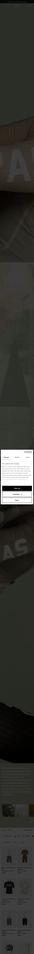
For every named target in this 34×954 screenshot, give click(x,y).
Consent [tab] (6, 457)
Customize (16, 494)
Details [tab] (17, 457)
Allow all (17, 488)
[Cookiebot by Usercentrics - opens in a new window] (24, 452)
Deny (17, 500)
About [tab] (28, 457)
